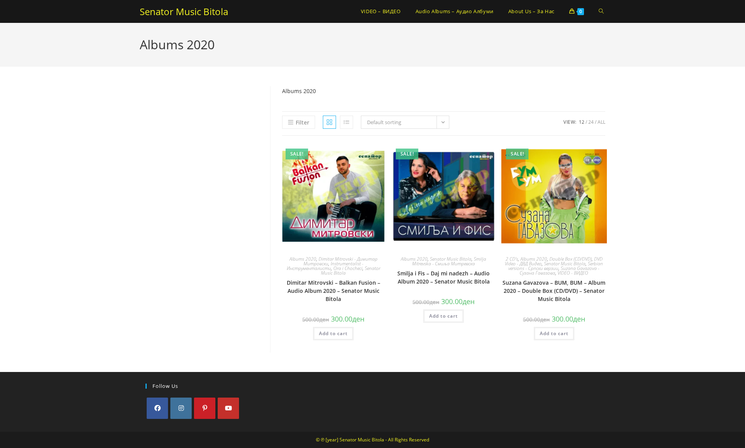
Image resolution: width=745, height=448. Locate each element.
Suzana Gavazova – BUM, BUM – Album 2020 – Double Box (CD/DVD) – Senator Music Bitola (553, 291)
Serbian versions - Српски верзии (555, 266)
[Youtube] (228, 408)
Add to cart (333, 333)
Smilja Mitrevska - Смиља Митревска (449, 261)
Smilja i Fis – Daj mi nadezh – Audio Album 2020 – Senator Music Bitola (443, 277)
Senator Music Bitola (184, 11)
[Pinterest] (204, 408)
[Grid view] (329, 122)
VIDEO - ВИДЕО (573, 273)
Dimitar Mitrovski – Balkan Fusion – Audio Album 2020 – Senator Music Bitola (333, 291)
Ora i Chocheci (347, 268)
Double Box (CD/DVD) (570, 259)
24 (591, 122)
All (601, 122)
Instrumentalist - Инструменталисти (325, 266)
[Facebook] (157, 408)
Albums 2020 (302, 259)
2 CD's (512, 259)
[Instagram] (181, 408)
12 (581, 122)
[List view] (346, 122)
